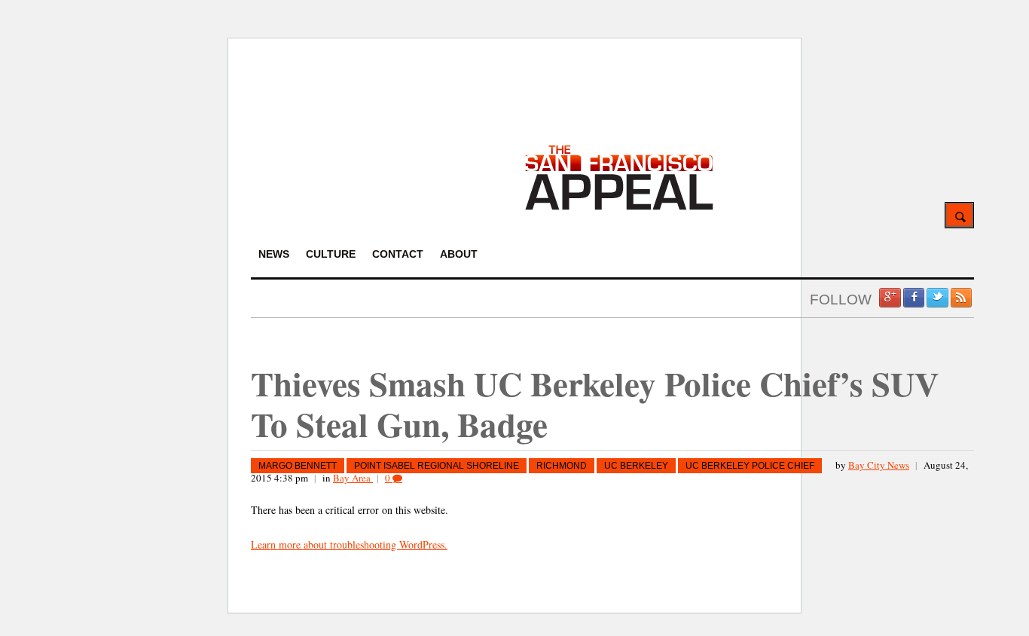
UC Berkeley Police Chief (749, 465)
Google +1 (889, 297)
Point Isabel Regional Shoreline (436, 465)
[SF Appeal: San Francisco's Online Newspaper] (619, 207)
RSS (961, 297)
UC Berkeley (636, 465)
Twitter (937, 297)
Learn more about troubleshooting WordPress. (349, 544)
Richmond (561, 465)
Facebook (913, 297)
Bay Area (353, 478)
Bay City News (878, 465)
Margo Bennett (297, 465)
